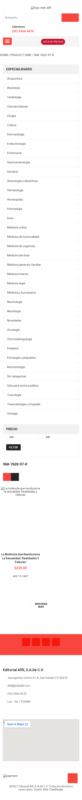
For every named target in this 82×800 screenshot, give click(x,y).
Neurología (14, 311)
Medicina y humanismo (21, 292)
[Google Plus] (56, 642)
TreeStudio (56, 789)
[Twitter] (36, 642)
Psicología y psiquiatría (21, 357)
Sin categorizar (16, 376)
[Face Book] (26, 642)
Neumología (14, 301)
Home (4, 55)
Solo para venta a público (23, 385)
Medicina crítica (17, 227)
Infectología (14, 208)
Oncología (13, 329)
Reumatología (16, 367)
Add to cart (20, 576)
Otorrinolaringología (19, 339)
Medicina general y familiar (24, 264)
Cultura (11, 125)
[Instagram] (46, 642)
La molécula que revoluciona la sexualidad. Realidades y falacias (20, 558)
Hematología (15, 190)
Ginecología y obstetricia (22, 181)
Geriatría (12, 171)
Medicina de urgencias (21, 246)
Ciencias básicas (17, 106)
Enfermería (14, 153)
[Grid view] (7, 477)
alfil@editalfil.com (18, 685)
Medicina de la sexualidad (23, 236)
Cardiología (14, 97)
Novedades (14, 320)
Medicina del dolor (18, 255)
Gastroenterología (18, 162)
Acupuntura (14, 78)
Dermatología (15, 134)
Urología (12, 413)
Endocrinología (16, 143)
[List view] (15, 477)
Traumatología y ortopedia (23, 404)
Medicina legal (16, 283)
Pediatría (13, 348)
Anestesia (13, 87)
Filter (13, 447)
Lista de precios (53, 41)
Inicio (10, 218)
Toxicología (14, 395)
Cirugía (11, 115)
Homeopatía (15, 199)
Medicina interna (17, 274)
